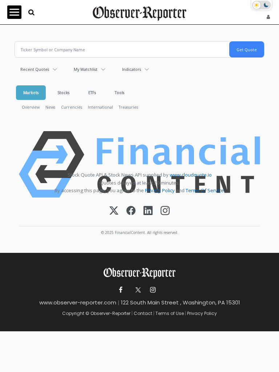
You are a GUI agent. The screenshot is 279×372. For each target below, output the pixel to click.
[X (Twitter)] (113, 211)
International (100, 107)
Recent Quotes (34, 69)
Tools (119, 92)
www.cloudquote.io (191, 174)
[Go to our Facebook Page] (120, 290)
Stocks (63, 92)
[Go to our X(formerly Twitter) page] (136, 290)
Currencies (71, 107)
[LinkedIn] (148, 211)
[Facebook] (131, 211)
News (50, 107)
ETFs (92, 92)
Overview (31, 107)
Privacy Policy (160, 190)
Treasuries (128, 107)
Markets (31, 92)
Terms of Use (169, 313)
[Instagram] (165, 211)
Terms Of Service (205, 190)
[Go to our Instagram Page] (152, 290)
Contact (143, 313)
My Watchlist (85, 69)
